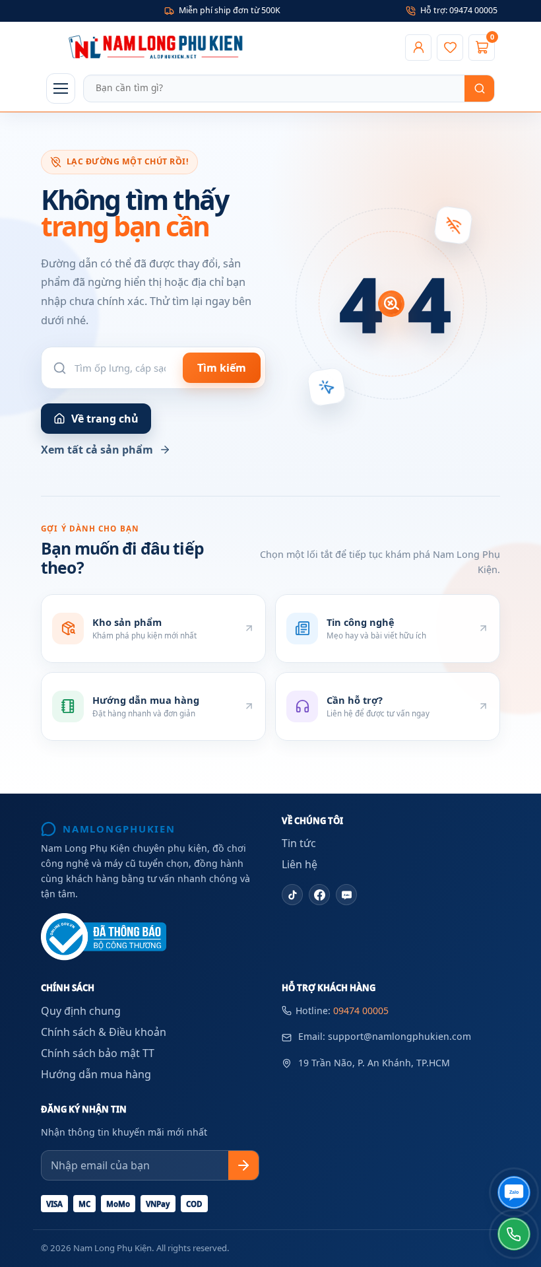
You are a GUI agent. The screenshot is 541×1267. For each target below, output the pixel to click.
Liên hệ (299, 864)
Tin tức (299, 843)
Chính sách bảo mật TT (97, 1053)
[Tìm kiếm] (479, 88)
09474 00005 (361, 1010)
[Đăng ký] (243, 1165)
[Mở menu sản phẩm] (60, 88)
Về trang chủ (105, 418)
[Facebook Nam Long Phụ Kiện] (319, 894)
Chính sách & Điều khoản (103, 1032)
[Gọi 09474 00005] (513, 1233)
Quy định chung (81, 1011)
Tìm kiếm (221, 367)
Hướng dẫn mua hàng (96, 1074)
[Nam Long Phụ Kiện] (221, 47)
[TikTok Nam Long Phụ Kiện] (292, 894)
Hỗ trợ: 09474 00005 (458, 10)
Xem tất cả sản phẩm (97, 449)
